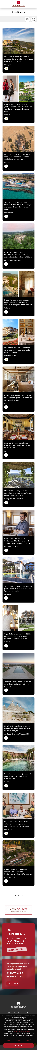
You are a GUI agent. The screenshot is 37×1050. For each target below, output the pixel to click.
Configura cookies (14, 1040)
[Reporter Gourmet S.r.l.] (18, 4)
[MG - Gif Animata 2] (18, 910)
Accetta (18, 1045)
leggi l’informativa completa (22, 1031)
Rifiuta (28, 1040)
